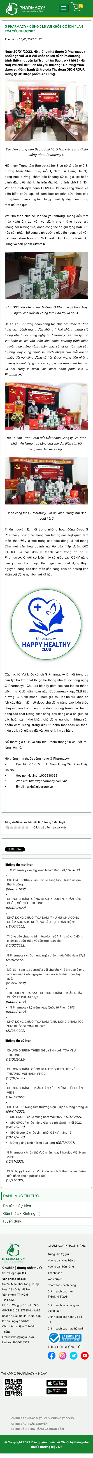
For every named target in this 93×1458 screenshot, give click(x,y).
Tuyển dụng (12, 1221)
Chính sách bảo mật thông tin (66, 1328)
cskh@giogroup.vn (22, 1337)
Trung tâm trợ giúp (59, 1254)
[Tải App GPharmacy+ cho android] (56, 1390)
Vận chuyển (55, 1279)
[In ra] (76, 43)
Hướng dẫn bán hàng (61, 1266)
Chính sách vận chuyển (29, 1423)
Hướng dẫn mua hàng (61, 1260)
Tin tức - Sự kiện (16, 1206)
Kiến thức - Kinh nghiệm (23, 1213)
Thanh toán (55, 1273)
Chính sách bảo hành (61, 1291)
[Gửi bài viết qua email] (68, 43)
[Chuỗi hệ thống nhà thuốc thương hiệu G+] (23, 8)
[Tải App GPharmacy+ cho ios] (56, 1382)
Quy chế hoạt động (59, 1418)
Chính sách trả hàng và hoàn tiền (37, 1429)
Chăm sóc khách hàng (62, 1285)
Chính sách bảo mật (26, 1418)
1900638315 (21, 1342)
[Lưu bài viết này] (84, 43)
